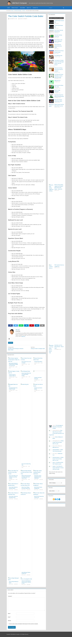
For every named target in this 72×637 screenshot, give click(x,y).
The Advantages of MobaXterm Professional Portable (58, 427)
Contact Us (35, 7)
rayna (54, 462)
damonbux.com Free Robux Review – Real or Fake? (59, 347)
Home (8, 7)
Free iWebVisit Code (58, 55)
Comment (10, 596)
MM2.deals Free (57, 80)
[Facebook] (56, 499)
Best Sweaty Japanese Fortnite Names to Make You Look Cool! (13, 364)
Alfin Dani (41, 479)
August (54, 466)
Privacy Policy (15, 7)
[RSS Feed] (54, 499)
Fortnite (10, 342)
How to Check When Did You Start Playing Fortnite (26, 374)
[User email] (9, 338)
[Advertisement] (26, 27)
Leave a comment (23, 18)
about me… (24, 336)
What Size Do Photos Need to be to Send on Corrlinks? (58, 69)
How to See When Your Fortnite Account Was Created (13, 477)
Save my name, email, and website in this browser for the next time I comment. (23, 623)
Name (9, 613)
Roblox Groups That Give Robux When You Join (58, 442)
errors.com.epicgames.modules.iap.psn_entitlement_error (26, 582)
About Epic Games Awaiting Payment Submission (37, 477)
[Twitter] (57, 499)
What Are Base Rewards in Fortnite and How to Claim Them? (26, 477)
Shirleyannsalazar (56, 457)
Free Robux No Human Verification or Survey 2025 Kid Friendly (58, 76)
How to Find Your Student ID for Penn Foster (58, 46)
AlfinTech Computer (19, 3)
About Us (29, 7)
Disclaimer (22, 7)
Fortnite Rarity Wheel (38, 361)
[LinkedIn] (59, 499)
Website (9, 620)
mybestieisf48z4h (56, 449)
